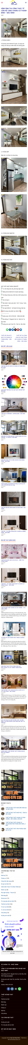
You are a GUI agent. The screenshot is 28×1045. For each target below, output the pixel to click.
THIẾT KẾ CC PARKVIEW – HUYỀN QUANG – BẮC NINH (13, 413)
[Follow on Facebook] (8, 989)
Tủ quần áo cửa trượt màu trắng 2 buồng (12, 637)
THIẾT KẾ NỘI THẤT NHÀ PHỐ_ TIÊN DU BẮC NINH (16, 813)
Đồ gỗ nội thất (4, 884)
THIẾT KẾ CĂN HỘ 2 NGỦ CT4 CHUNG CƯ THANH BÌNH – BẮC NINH (13, 367)
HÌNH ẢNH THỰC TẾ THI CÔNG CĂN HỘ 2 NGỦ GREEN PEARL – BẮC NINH (12, 460)
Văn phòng (4, 912)
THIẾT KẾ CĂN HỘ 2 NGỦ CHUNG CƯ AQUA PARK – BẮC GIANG (13, 508)
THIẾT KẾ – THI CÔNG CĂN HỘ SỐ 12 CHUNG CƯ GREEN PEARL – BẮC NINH (13, 532)
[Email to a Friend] (15, 329)
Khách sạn (3, 889)
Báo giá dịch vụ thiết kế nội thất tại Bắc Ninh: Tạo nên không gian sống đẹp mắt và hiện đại (13, 721)
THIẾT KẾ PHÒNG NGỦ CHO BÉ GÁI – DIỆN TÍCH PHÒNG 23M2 (12, 561)
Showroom (4, 898)
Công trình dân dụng (6, 881)
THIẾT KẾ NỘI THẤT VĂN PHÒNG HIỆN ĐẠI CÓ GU (16, 829)
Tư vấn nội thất (5, 910)
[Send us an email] (16, 989)
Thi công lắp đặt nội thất (7, 901)
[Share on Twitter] (12, 329)
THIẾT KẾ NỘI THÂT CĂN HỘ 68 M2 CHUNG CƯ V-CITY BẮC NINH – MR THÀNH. (13, 690)
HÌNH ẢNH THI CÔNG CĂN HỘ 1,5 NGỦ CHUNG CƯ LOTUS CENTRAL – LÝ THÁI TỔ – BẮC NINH (13, 437)
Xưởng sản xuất (5, 915)
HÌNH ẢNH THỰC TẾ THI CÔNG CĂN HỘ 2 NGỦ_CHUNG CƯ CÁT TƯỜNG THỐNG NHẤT (11, 667)
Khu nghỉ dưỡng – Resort (7, 892)
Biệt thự (3, 875)
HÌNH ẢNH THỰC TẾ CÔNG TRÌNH (10, 887)
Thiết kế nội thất (5, 904)
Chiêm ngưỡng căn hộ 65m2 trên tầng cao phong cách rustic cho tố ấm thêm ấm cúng (13, 484)
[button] (2, 2)
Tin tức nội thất (5, 907)
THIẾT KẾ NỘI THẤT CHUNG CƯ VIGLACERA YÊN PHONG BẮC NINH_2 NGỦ (16, 824)
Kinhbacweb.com (16, 1039)
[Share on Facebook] (10, 329)
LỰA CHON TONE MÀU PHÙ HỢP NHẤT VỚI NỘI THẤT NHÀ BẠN (13, 390)
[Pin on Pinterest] (18, 329)
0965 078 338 (9, 984)
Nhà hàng (3, 895)
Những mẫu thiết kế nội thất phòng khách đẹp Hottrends (13, 752)
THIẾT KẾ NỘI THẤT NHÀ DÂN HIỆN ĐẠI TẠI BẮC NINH (16, 808)
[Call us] (19, 989)
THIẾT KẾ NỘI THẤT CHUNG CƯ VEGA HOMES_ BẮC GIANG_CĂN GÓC (15, 818)
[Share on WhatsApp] (7, 329)
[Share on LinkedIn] (20, 329)
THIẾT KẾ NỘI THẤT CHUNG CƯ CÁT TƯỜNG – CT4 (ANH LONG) (13, 608)
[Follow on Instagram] (12, 989)
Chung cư (3, 878)
